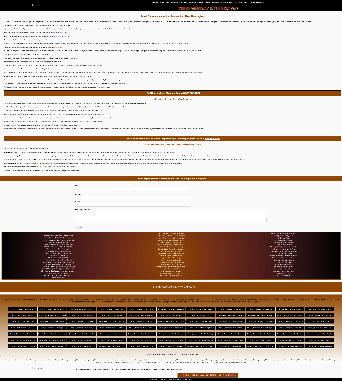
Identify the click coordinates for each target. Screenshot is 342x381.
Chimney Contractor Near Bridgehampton (290, 315)
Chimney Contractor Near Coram (81, 328)
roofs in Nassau (181, 299)
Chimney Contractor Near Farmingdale (171, 340)
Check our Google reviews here (45, 167)
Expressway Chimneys (160, 3)
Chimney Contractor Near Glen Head (171, 346)
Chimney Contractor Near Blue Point (201, 315)
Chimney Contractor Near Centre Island (290, 321)
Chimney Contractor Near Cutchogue (141, 328)
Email (77, 202)
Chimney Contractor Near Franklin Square (52, 346)
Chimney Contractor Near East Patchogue (200, 334)
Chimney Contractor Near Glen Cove (141, 346)
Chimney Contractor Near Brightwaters (319, 315)
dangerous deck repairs (83, 299)
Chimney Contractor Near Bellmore (82, 315)
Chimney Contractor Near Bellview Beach (141, 315)
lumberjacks (174, 302)
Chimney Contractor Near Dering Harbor (201, 328)
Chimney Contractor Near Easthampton (52, 340)
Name (77, 185)
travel (152, 302)
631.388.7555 (57, 47)
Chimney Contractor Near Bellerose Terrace (52, 315)
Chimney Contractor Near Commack (22, 328)
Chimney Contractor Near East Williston (22, 340)
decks (154, 299)
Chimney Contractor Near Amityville (81, 309)
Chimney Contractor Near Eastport (82, 340)
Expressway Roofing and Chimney (15, 299)
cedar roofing (146, 299)
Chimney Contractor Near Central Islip (260, 321)
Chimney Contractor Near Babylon (201, 309)
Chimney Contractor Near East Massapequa (52, 334)
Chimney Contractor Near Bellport (112, 315)
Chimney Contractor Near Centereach (201, 321)
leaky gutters (114, 299)
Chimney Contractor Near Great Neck (230, 346)
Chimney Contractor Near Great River (290, 346)
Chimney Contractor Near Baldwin (230, 309)
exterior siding (135, 299)
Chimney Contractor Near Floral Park (290, 340)
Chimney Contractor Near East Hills (290, 328)
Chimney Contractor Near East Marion (22, 334)
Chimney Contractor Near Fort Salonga (22, 346)
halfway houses (201, 302)
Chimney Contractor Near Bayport (290, 309)
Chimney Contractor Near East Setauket (290, 334)
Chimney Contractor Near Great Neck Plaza (260, 346)
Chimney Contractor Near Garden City (111, 346)
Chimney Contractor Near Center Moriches (171, 321)
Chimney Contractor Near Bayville (320, 309)
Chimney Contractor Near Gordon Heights (200, 346)
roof (30, 87)
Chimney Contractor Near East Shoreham (319, 334)
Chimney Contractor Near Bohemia (230, 315)
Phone (78, 194)
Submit (79, 227)
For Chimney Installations (199, 3)
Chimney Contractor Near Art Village (141, 309)
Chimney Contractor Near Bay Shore (260, 309)
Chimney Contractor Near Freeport (82, 346)
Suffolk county (194, 299)
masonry (147, 302)
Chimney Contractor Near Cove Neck (111, 328)
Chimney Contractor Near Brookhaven (22, 321)
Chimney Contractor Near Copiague (52, 328)
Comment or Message (83, 209)
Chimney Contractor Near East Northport (141, 334)
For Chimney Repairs (179, 3)
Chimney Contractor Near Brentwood (260, 315)
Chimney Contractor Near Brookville (52, 321)
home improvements (186, 302)
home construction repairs (295, 299)
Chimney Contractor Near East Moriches (112, 334)
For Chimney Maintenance (222, 3)
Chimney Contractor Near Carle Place (111, 321)
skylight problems (256, 299)
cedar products (168, 299)
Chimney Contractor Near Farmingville (200, 340)
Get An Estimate (241, 3)
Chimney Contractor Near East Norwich (171, 334)
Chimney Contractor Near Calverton (81, 321)
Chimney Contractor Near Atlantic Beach (171, 309)
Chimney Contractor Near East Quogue (230, 334)
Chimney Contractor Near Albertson (22, 309)
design (166, 302)
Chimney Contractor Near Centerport (230, 321)
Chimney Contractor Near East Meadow (81, 334)
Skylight (162, 258)
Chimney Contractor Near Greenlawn (320, 346)
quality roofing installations (273, 299)
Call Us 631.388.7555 (256, 3)
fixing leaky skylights (99, 299)
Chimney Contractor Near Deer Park (171, 328)
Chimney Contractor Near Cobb (320, 321)
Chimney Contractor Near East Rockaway (260, 334)
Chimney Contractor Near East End (230, 328)
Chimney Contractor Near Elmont (111, 340)
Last (135, 191)
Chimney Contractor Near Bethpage (171, 315)
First (76, 191)
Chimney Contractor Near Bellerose (22, 315)
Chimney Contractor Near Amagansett (52, 309)
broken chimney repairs (65, 299)
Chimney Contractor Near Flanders (260, 340)
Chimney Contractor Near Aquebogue (111, 309)
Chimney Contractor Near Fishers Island (230, 340)
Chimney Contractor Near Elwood (141, 340)
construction (138, 302)
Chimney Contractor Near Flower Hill (320, 340)
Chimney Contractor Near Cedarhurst (141, 321)
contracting (159, 302)
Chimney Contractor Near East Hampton (260, 328)
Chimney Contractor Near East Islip (319, 328)
